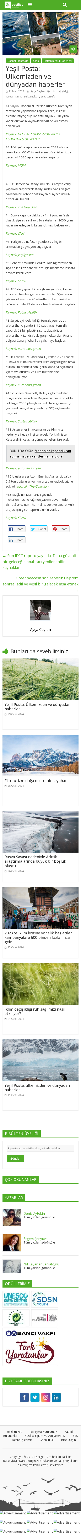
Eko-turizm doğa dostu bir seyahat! (36, 780)
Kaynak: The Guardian (21, 207)
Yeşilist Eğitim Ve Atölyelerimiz (45, 1436)
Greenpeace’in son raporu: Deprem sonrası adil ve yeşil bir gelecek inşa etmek (40, 584)
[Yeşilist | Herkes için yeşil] (13, 5)
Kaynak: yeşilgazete (19, 255)
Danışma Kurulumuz (43, 1432)
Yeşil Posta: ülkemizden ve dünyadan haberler (37, 1087)
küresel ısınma (14, 96)
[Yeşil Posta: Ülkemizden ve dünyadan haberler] (40, 661)
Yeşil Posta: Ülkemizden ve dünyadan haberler (37, 706)
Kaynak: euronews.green (23, 348)
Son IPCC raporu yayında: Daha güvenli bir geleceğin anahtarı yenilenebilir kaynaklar (39, 561)
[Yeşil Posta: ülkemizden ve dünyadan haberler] (40, 1042)
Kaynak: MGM (15, 165)
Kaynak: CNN (15, 233)
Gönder (15, 1158)
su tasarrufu (48, 96)
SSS (75, 1436)
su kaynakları (31, 96)
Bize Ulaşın (68, 1440)
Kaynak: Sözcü (16, 281)
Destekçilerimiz (22, 1440)
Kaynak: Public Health (21, 312)
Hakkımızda (14, 1432)
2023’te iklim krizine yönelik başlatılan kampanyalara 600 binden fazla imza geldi (38, 937)
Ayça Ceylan (38, 91)
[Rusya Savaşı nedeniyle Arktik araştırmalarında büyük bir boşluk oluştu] (40, 813)
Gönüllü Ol (47, 1440)
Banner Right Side (18, 61)
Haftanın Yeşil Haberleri (58, 61)
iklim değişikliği (60, 91)
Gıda (36, 61)
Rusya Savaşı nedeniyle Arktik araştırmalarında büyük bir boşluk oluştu (35, 861)
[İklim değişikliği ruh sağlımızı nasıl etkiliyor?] (40, 965)
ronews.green (31, 468)
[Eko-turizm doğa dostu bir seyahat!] (40, 737)
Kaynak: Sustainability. (22, 421)
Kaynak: (23, 486)
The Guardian (38, 486)
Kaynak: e (12, 468)
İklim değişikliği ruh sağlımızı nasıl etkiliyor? (35, 1011)
